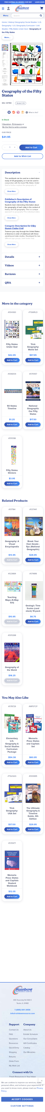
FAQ (11, 1034)
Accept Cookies (22, 1099)
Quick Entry (14, 1047)
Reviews (10, 274)
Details (9, 256)
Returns (12, 1056)
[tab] (7, 37)
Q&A (8, 282)
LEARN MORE (39, 2)
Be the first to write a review (14, 127)
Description (12, 172)
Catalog (26, 1047)
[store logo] (22, 8)
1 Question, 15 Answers (12, 124)
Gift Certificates (30, 1043)
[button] (6, 55)
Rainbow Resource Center (22, 990)
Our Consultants (30, 1038)
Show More (11, 191)
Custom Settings (22, 1106)
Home (4, 22)
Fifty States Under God (18, 29)
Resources (13, 1043)
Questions (13, 1038)
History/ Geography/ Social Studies (22, 22)
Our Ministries (29, 1052)
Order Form (14, 1061)
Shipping (13, 1052)
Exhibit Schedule (30, 1034)
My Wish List (14, 1065)
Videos (9, 265)
